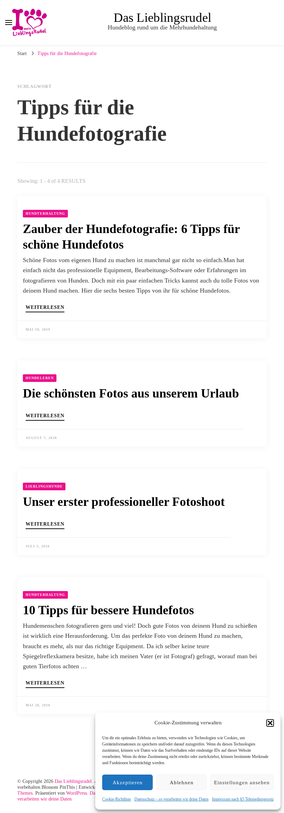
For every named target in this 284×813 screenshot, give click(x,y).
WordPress (76, 793)
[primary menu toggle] (8, 22)
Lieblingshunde (44, 486)
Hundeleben (40, 378)
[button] (270, 723)
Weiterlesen (45, 307)
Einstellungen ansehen (242, 782)
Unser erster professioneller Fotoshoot (124, 502)
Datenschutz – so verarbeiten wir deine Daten (171, 799)
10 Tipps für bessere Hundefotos (108, 610)
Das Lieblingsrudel (162, 17)
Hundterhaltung (45, 213)
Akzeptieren (128, 782)
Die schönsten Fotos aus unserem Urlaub (131, 393)
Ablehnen (182, 782)
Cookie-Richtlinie (116, 799)
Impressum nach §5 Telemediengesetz (243, 799)
